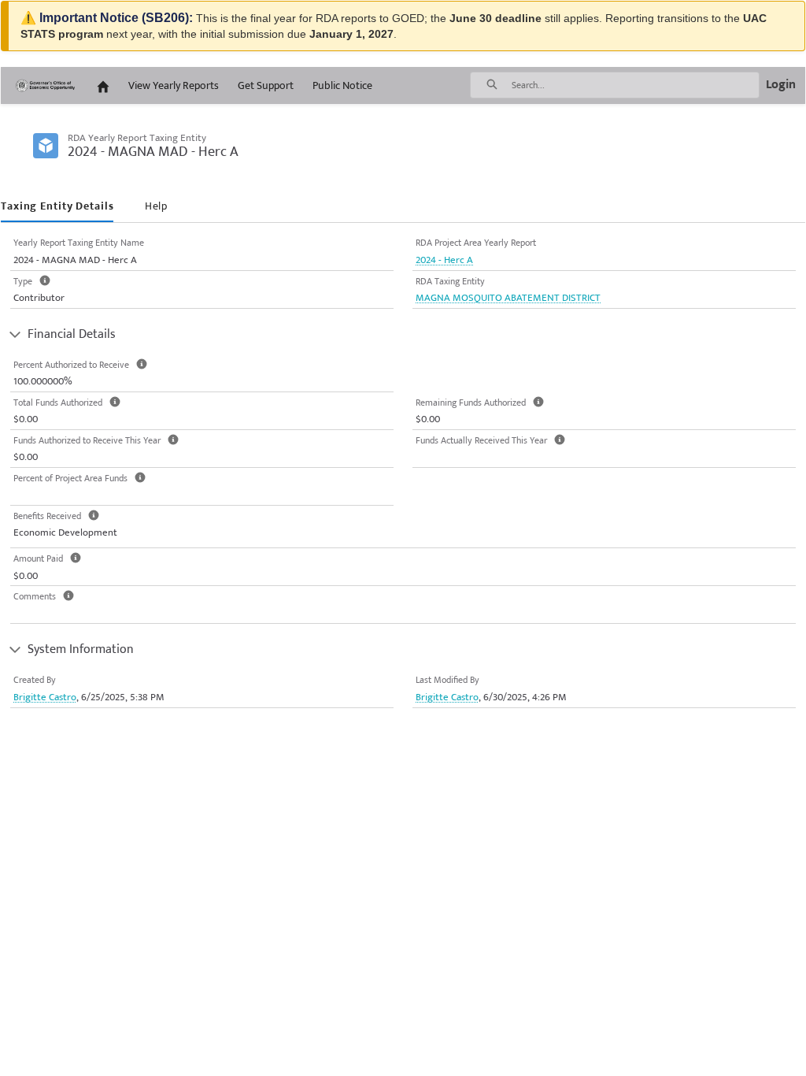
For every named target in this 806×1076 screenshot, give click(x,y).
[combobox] (635, 85)
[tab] (57, 206)
